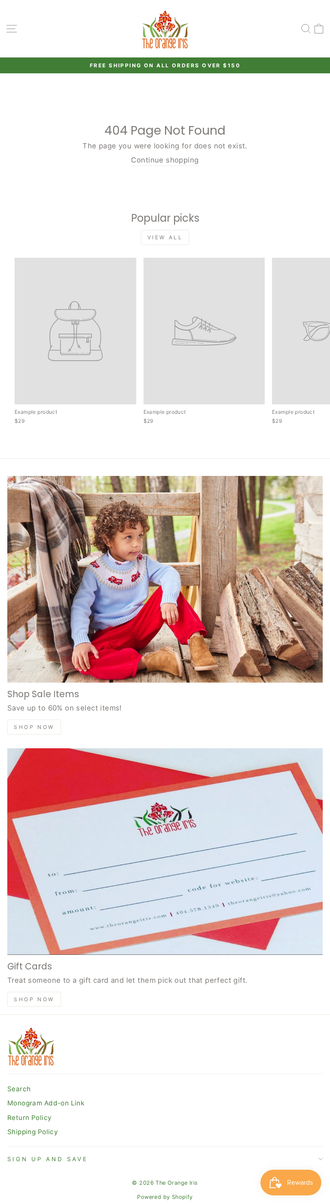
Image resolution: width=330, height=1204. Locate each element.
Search (19, 1089)
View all (165, 237)
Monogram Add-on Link (45, 1103)
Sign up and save (47, 1159)
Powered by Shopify (164, 1197)
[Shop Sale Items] (165, 579)
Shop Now (34, 727)
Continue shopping (165, 160)
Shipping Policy (32, 1132)
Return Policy (29, 1118)
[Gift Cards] (165, 851)
